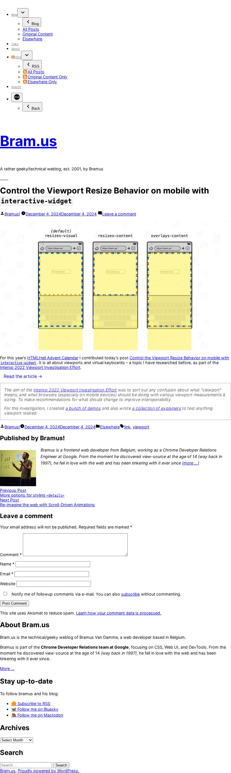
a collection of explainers (156, 408)
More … (7, 668)
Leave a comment (119, 214)
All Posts (31, 29)
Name (7, 563)
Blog (14, 15)
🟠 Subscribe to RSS (30, 703)
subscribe (130, 594)
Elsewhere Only (42, 81)
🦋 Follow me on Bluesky (34, 709)
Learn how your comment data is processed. (118, 613)
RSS (18, 57)
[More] (17, 97)
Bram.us (28, 140)
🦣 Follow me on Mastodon (37, 715)
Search (16, 87)
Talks (15, 44)
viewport (141, 426)
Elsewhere (32, 38)
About (15, 49)
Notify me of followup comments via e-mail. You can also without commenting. (95, 594)
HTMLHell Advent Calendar (52, 357)
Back (36, 108)
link (127, 426)
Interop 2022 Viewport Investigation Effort (40, 367)
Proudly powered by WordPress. (48, 770)
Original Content (38, 34)
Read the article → (23, 376)
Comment (11, 554)
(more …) (190, 463)
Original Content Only (47, 76)
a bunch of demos (83, 408)
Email (6, 573)
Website (7, 583)
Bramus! (12, 214)
